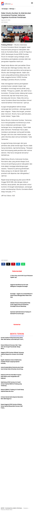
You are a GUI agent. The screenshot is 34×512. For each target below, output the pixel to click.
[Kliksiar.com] (7, 3)
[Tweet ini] (8, 264)
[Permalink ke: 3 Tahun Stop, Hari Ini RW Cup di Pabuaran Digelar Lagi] (5, 279)
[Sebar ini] (3, 264)
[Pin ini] (13, 264)
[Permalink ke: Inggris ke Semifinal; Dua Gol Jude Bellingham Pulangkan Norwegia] (5, 288)
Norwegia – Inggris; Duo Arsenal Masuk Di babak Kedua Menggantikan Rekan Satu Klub (21, 295)
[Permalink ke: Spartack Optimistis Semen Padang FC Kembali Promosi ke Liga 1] (5, 315)
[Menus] (32, 3)
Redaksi (26, 508)
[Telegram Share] (18, 264)
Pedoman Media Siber (6, 509)
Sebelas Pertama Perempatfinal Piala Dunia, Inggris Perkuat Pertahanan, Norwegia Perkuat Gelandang (20, 304)
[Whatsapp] (23, 264)
